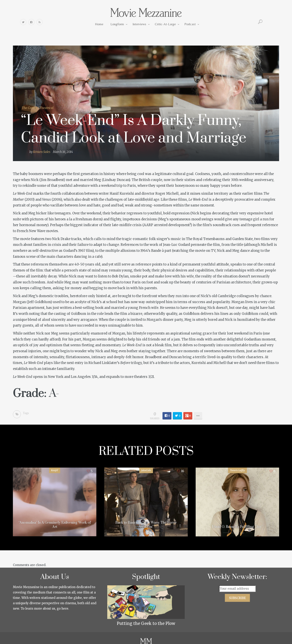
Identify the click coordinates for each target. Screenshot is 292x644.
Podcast (190, 24)
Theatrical (46, 108)
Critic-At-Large (165, 24)
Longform (117, 24)
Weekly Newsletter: (237, 577)
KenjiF (54, 470)
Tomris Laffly (237, 470)
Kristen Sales (41, 152)
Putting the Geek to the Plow (146, 623)
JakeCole (146, 470)
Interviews (139, 24)
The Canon (29, 108)
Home (99, 24)
